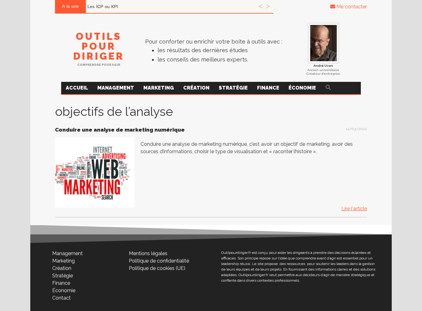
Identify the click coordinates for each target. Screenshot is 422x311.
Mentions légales (148, 253)
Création (196, 88)
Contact (61, 298)
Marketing (158, 88)
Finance (268, 88)
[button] (328, 88)
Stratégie (233, 88)
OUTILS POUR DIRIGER (98, 46)
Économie (302, 88)
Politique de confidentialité (159, 261)
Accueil (77, 88)
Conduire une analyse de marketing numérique (120, 130)
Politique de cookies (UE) (157, 268)
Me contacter (351, 7)
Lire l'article (354, 209)
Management (115, 88)
